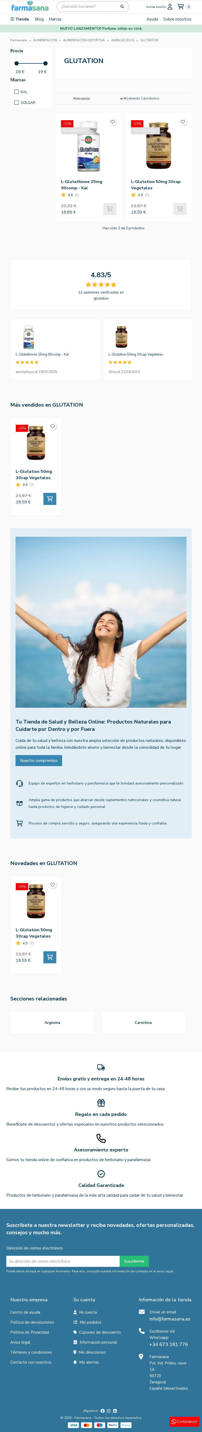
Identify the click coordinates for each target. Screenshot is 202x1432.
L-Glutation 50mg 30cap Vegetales (136, 354)
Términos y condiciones (31, 1352)
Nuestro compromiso (39, 760)
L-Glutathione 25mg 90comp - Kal (42, 354)
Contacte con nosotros (31, 1362)
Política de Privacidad (29, 1332)
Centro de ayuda (25, 1312)
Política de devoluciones (32, 1322)
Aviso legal (20, 1342)
